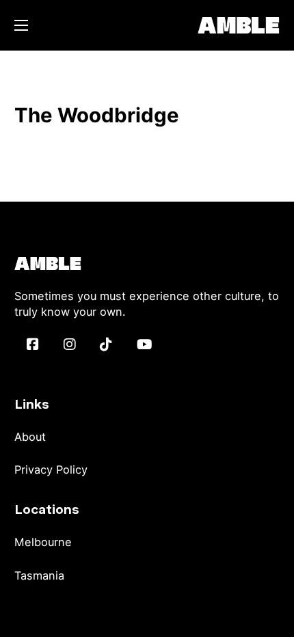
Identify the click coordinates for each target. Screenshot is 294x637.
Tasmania (39, 575)
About (30, 437)
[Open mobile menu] (21, 25)
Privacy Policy (51, 469)
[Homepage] (239, 24)
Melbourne (43, 542)
